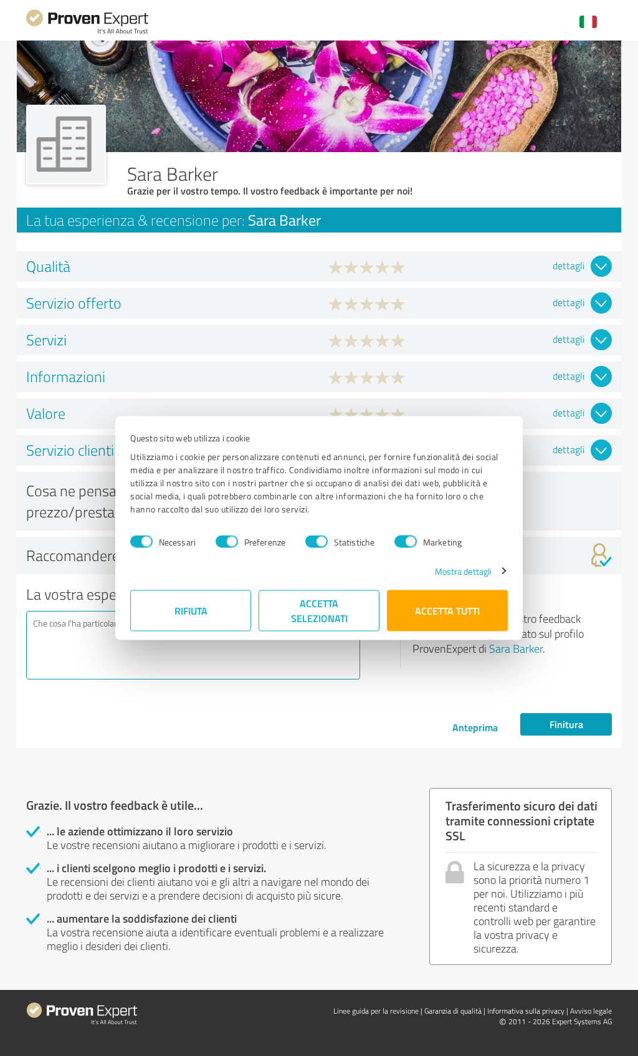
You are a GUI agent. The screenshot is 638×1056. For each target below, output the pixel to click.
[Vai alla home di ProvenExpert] (87, 32)
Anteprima (475, 727)
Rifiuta (190, 610)
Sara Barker (516, 648)
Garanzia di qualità (453, 1011)
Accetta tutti (447, 610)
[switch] (227, 541)
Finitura (566, 724)
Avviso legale (591, 1011)
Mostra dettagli (463, 571)
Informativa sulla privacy (525, 1011)
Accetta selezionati (319, 610)
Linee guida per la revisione (376, 1011)
